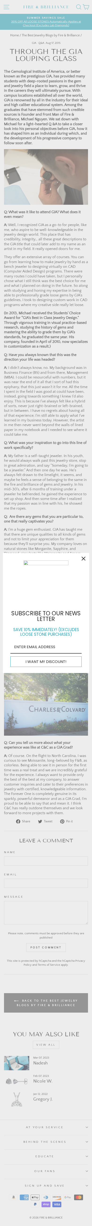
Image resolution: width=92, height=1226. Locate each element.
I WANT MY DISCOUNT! (46, 661)
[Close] (83, 558)
